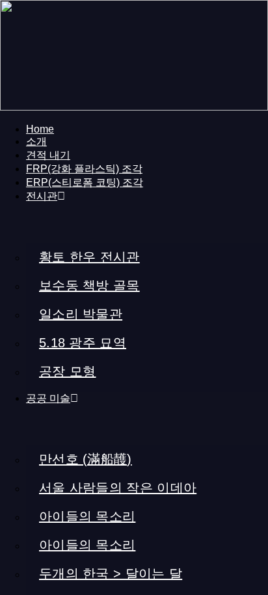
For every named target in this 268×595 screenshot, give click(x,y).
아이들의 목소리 (87, 516)
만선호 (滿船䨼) (85, 459)
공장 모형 (67, 371)
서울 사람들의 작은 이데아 (117, 488)
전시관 (41, 196)
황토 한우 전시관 (89, 257)
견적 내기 (48, 155)
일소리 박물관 (80, 314)
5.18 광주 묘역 (82, 343)
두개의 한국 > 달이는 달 (110, 573)
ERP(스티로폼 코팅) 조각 (84, 182)
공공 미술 (48, 398)
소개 (36, 141)
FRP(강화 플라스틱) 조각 (84, 168)
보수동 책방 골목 (89, 285)
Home (40, 129)
